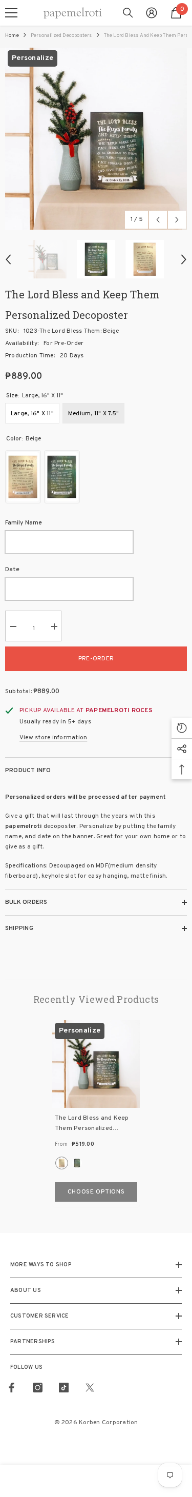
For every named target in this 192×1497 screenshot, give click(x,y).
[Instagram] (38, 1387)
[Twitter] (90, 1387)
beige (61, 1163)
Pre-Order (96, 659)
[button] (158, 220)
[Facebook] (11, 1387)
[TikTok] (64, 1387)
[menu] (11, 13)
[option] (96, 139)
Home (12, 35)
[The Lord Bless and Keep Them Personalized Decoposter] (96, 1064)
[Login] (151, 12)
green (77, 1163)
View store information (53, 738)
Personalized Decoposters (61, 35)
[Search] (128, 13)
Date (12, 569)
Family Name (23, 523)
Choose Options (96, 1192)
